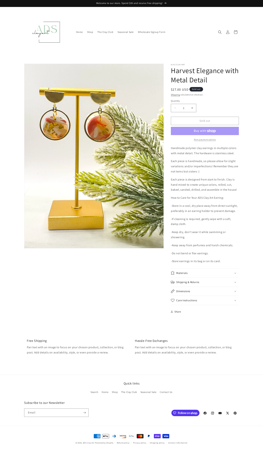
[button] (220, 32)
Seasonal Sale (148, 392)
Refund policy (123, 443)
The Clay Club (129, 392)
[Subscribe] (84, 412)
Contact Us (166, 392)
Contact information (177, 443)
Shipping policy (157, 443)
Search (94, 392)
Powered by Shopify (104, 443)
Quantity (175, 100)
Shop (115, 392)
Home (105, 392)
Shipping (175, 94)
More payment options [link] (205, 139)
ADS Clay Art (88, 443)
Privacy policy (139, 443)
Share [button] (177, 311)
